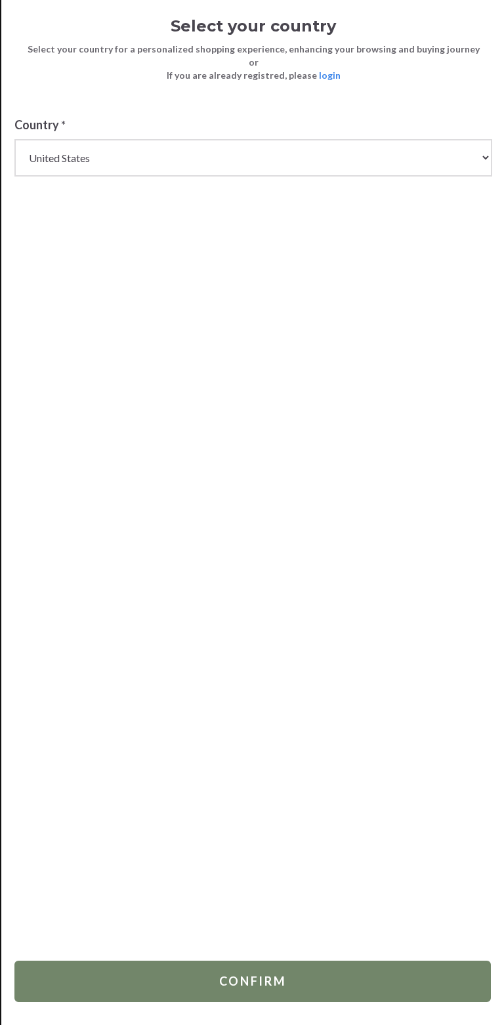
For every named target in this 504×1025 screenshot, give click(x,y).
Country (40, 124)
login (330, 75)
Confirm (253, 981)
